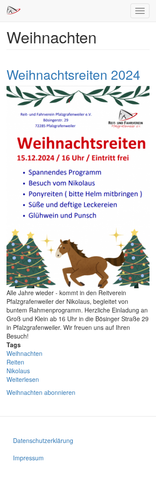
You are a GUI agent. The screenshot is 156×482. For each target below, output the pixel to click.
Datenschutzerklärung (43, 440)
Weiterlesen (22, 379)
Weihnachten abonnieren (40, 392)
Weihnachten (24, 353)
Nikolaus (18, 370)
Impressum (28, 457)
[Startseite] (13, 10)
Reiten (15, 362)
